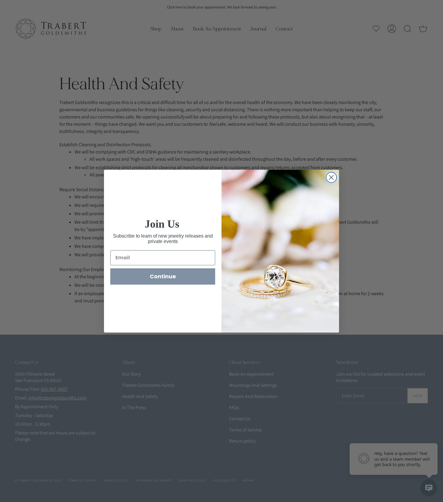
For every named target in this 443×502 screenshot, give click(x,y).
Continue (163, 276)
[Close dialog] (331, 177)
